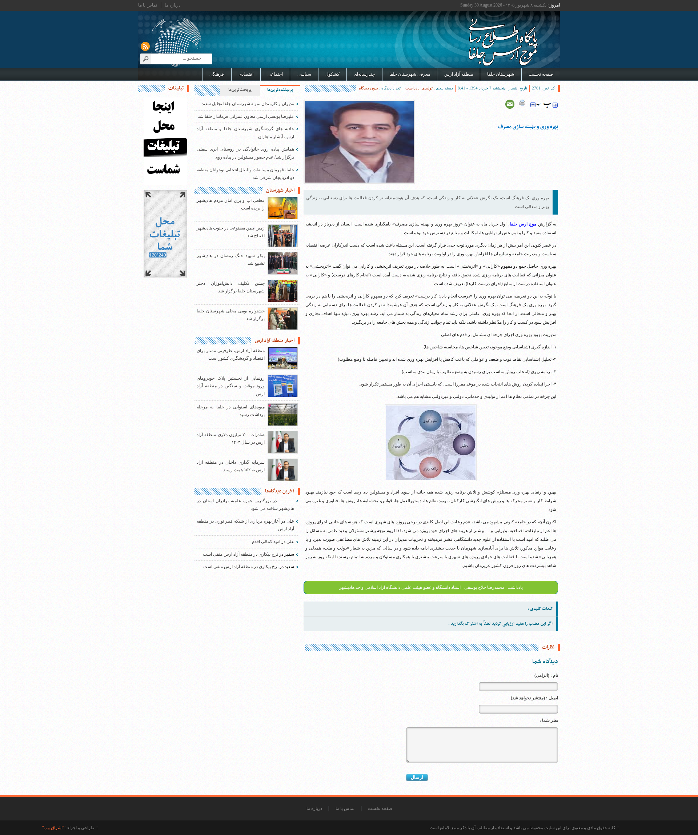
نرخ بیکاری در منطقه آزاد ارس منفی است (240, 554)
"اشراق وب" (53, 827)
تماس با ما (147, 5)
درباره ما (172, 5)
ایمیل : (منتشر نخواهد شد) (534, 697)
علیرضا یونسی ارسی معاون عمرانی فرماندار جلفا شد (246, 116)
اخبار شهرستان (280, 190)
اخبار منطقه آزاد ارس (274, 340)
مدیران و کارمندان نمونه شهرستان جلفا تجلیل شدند (248, 103)
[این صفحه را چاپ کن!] (522, 104)
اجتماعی (275, 74)
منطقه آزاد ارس (458, 74)
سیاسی (304, 74)
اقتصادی (245, 74)
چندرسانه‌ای (364, 74)
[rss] (145, 46)
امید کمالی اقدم (266, 541)
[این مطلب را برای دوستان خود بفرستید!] (509, 104)
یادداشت (412, 88)
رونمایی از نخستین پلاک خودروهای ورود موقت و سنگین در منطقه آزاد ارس (231, 386)
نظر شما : (548, 720)
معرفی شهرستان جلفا (409, 74)
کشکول (332, 74)
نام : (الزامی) (546, 675)
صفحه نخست (541, 74)
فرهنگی (216, 74)
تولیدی (427, 88)
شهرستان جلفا (500, 74)
